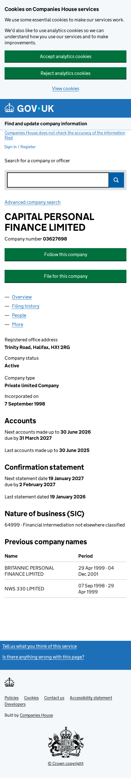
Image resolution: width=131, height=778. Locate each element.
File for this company (65, 276)
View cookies (65, 88)
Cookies (31, 697)
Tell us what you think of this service (39, 646)
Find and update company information (46, 124)
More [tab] (17, 324)
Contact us (54, 697)
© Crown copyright (65, 763)
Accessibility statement (91, 697)
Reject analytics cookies (65, 73)
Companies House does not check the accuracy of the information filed (65, 135)
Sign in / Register (20, 146)
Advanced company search (33, 202)
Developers (15, 704)
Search (116, 180)
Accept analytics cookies (65, 56)
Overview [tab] (22, 297)
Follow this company (65, 254)
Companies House (36, 715)
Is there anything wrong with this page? (43, 657)
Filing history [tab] (25, 306)
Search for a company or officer (37, 160)
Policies (12, 697)
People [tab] (19, 315)
